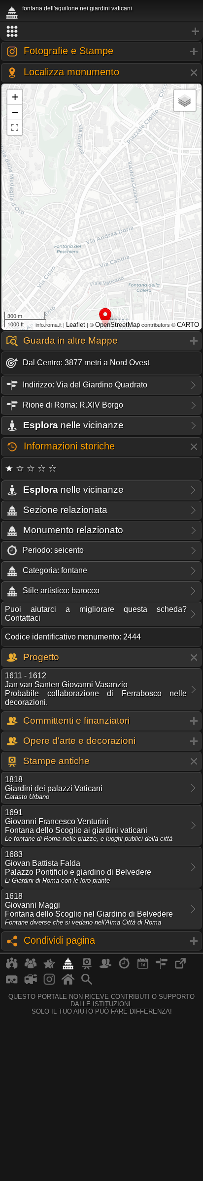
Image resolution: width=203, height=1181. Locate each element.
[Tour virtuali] (11, 983)
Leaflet (75, 324)
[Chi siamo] (30, 967)
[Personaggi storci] (105, 967)
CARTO (188, 324)
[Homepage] (68, 983)
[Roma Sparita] (86, 967)
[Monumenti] (68, 967)
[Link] (180, 967)
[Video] (30, 983)
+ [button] (15, 97)
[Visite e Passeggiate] (11, 967)
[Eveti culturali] (143, 967)
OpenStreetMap (117, 324)
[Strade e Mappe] (161, 967)
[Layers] (185, 100)
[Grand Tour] (49, 967)
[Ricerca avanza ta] (86, 983)
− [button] (15, 112)
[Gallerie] (49, 983)
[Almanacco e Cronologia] (124, 967)
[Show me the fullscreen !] (14, 127)
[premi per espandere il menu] (101, 31)
